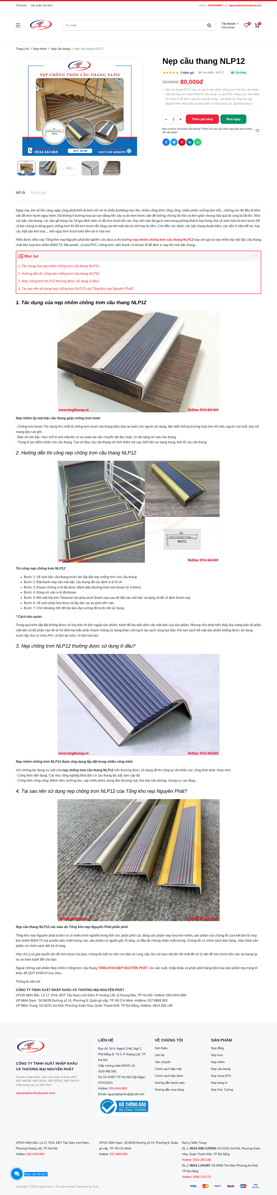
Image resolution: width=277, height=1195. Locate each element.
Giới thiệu (161, 1048)
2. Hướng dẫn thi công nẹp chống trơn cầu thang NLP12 (58, 273)
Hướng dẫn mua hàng (169, 1089)
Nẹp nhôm (218, 1062)
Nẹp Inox (217, 1055)
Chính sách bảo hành (169, 1075)
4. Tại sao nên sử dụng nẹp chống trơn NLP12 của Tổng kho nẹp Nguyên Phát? (75, 288)
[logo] (40, 25)
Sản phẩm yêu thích (42, 5)
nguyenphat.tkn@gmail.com (245, 5)
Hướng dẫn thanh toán (170, 1082)
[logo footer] (48, 1046)
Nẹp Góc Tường (222, 1089)
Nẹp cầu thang (220, 1069)
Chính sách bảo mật (168, 1069)
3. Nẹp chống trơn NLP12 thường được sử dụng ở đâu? (58, 281)
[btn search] (209, 25)
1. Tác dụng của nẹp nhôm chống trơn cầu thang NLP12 (58, 266)
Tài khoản (21, 5)
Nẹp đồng (217, 1048)
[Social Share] (166, 142)
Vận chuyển (163, 1062)
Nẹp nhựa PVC (221, 1075)
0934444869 (215, 5)
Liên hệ (159, 1055)
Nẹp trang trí (219, 1082)
